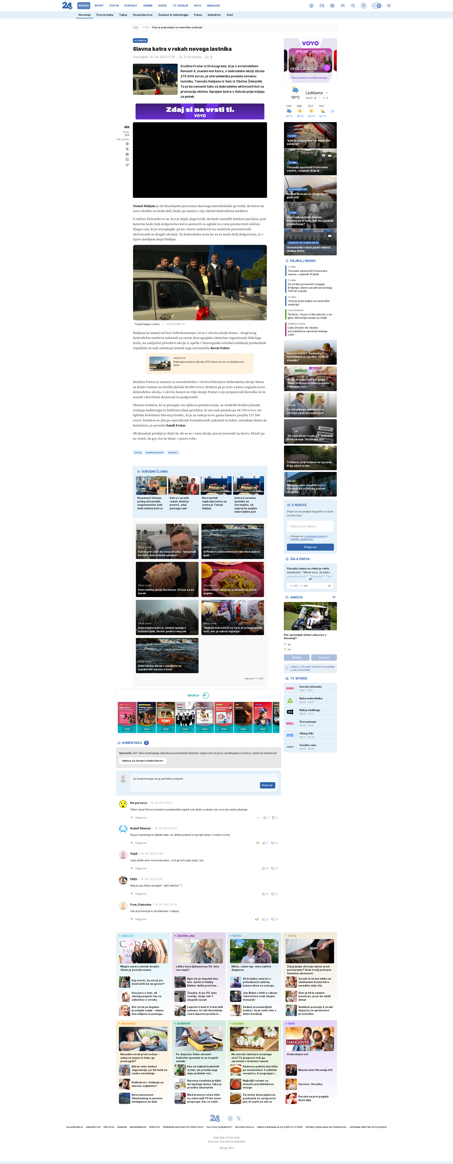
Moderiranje (138, 1127)
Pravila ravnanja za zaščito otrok (280, 1127)
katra (138, 452)
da (289, 644)
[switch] (377, 5)
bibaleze (127, 935)
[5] (166, 717)
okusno (238, 1023)
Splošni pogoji (244, 1127)
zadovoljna (185, 935)
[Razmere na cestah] (343, 5)
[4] (146, 717)
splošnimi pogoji (315, 536)
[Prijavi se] (364, 6)
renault (173, 452)
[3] (127, 717)
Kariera (122, 1127)
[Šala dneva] (328, 585)
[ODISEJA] (198, 695)
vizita (237, 935)
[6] (185, 717)
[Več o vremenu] (331, 111)
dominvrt (184, 1023)
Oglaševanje (74, 1127)
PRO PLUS (109, 1127)
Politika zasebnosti (219, 1127)
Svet (230, 14)
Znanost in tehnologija (173, 14)
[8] (224, 717)
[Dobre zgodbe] (311, 5)
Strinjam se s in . (309, 538)
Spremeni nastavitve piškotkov (183, 1127)
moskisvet (129, 1023)
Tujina (123, 14)
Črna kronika (104, 14)
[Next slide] (275, 696)
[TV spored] (332, 5)
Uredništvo (93, 1127)
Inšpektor (214, 14)
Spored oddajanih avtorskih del (326, 1127)
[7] (204, 717)
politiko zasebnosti (302, 539)
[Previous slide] (269, 696)
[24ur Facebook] (230, 1118)
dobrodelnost (155, 452)
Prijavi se (267, 785)
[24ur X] (238, 1118)
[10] (262, 717)
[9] (243, 717)
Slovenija (84, 14)
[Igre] (322, 5)
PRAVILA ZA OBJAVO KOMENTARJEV (142, 760)
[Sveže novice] (136, 27)
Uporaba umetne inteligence (368, 1127)
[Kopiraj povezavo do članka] (127, 165)
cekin (292, 935)
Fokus (198, 14)
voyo (291, 1023)
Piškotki (154, 1127)
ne (289, 649)
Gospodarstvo (143, 14)
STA (127, 134)
